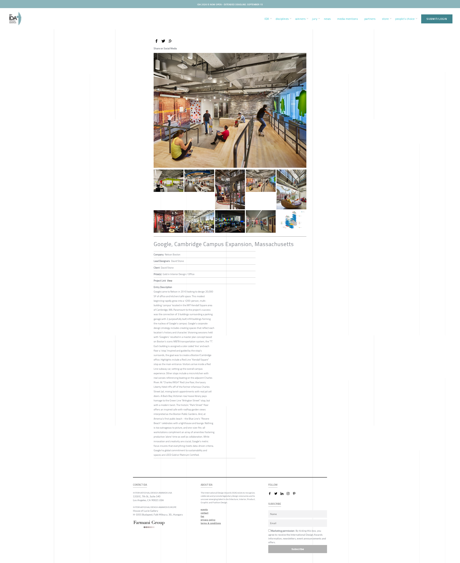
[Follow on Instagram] (289, 493)
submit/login (437, 19)
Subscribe (297, 549)
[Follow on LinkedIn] (283, 493)
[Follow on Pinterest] (295, 493)
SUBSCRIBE (274, 504)
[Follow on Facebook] (271, 493)
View (169, 280)
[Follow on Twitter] (277, 493)
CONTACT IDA (140, 485)
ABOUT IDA (206, 485)
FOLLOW (272, 485)
